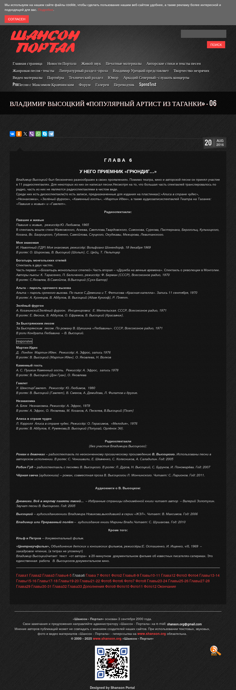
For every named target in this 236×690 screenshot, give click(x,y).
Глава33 (75, 586)
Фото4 (193, 575)
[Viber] (32, 134)
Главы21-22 (90, 580)
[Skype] (44, 134)
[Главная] (45, 45)
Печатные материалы (124, 63)
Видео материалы (27, 77)
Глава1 (22, 575)
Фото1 (105, 575)
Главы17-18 (47, 580)
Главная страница (27, 63)
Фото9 (110, 586)
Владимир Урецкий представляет (141, 70)
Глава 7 (92, 575)
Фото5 (106, 580)
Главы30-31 (41, 586)
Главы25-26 (178, 580)
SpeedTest (147, 84)
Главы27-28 (199, 580)
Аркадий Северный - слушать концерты (156, 77)
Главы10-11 (150, 575)
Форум (85, 84)
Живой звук (91, 63)
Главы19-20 (69, 580)
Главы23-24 (157, 580)
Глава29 (23, 586)
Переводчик (124, 84)
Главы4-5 (64, 575)
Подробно (45, 9)
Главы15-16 (26, 580)
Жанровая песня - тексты (33, 70)
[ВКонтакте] (12, 134)
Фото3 (181, 575)
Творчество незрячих (191, 70)
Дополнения (93, 586)
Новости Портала (62, 63)
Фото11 (136, 586)
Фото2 (116, 575)
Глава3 (48, 575)
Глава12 (168, 575)
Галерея (102, 84)
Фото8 (141, 580)
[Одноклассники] (19, 134)
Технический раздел (86, 77)
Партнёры (55, 77)
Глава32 (60, 586)
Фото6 (117, 580)
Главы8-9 (131, 575)
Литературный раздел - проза (83, 70)
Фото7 (129, 580)
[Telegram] (51, 134)
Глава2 (35, 575)
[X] (25, 134)
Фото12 (150, 586)
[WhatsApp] (38, 134)
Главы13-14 (209, 575)
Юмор (113, 77)
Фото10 (123, 586)
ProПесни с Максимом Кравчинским (43, 84)
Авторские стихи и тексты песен (173, 63)
